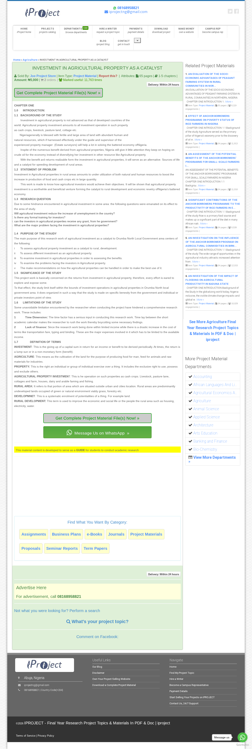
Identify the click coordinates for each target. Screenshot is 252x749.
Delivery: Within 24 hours (163, 84)
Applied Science (206, 417)
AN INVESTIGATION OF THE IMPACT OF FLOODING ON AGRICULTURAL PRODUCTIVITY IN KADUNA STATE (211, 279)
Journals (116, 534)
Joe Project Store (43, 76)
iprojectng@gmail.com (36, 685)
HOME (24, 30)
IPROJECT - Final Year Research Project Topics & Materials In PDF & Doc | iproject (97, 723)
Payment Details (179, 691)
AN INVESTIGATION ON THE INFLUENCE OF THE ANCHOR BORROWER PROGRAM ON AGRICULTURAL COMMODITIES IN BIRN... (212, 241)
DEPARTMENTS (76, 30)
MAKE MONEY (186, 30)
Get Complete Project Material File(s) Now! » (58, 92)
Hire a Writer (176, 678)
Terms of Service (25, 735)
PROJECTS (47, 30)
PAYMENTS (136, 30)
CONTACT (124, 43)
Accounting (202, 376)
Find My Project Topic (182, 672)
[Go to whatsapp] (242, 737)
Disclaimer (98, 672)
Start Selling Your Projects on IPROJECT (192, 697)
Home (16, 59)
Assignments (33, 534)
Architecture (203, 425)
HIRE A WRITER (108, 30)
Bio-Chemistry (205, 449)
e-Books (94, 534)
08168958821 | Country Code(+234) (43, 690)
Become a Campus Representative (189, 685)
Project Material (84, 76)
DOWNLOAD (161, 30)
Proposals (30, 548)
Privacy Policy (46, 735)
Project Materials (146, 534)
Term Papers (95, 548)
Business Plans (66, 534)
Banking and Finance (210, 441)
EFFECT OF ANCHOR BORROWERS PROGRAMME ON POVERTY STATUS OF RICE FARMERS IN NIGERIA (209, 119)
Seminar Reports (62, 548)
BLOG (103, 43)
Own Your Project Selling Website (111, 678)
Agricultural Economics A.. (215, 393)
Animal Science (206, 409)
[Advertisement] (156, 121)
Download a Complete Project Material (114, 685)
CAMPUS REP (212, 30)
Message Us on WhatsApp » (101, 433)
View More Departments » (212, 459)
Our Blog (97, 666)
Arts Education (205, 433)
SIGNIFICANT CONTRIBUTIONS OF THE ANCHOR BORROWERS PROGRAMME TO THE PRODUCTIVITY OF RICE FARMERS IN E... (212, 203)
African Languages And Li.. (215, 384)
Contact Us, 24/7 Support (184, 703)
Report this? (108, 76)
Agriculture (30, 59)
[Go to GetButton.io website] (242, 745)
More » (229, 101)
